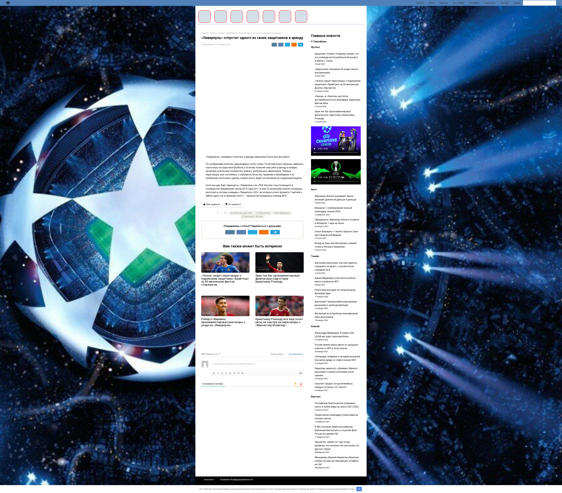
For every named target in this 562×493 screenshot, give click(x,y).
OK (359, 489)
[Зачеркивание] (226, 373)
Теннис (517, 3)
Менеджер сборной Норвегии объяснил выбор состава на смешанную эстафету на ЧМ (337, 461)
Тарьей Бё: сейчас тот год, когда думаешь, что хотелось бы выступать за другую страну (337, 445)
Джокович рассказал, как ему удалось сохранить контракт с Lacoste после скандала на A (336, 266)
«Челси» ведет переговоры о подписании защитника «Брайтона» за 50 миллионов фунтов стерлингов (225, 280)
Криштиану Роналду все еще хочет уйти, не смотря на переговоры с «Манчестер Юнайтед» (279, 322)
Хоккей (504, 3)
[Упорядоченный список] (230, 373)
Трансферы (264, 213)
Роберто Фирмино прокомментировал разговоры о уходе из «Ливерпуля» (223, 322)
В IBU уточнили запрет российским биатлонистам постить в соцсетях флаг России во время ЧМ (336, 430)
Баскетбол (490, 3)
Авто (431, 3)
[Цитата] (238, 373)
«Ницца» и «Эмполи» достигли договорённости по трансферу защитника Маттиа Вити (337, 100)
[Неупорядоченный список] (234, 373)
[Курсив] (218, 373)
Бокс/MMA (458, 3)
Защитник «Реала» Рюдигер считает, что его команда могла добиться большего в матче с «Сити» (337, 57)
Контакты (209, 479)
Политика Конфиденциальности (236, 479)
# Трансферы (319, 41)
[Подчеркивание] (222, 373)
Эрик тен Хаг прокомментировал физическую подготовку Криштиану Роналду (277, 278)
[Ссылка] (242, 373)
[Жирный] (214, 373)
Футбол (420, 3)
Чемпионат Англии (253, 216)
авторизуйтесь (295, 354)
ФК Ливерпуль (283, 213)
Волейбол (474, 3)
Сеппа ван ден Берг (242, 213)
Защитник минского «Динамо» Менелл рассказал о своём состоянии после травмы (336, 372)
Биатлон (444, 3)
